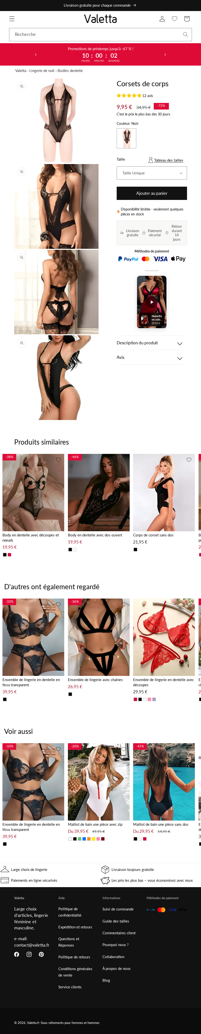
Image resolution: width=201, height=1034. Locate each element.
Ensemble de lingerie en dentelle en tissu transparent (31, 682)
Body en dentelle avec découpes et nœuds (30, 537)
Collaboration (113, 956)
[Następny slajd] (165, 54)
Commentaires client (119, 933)
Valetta (20, 70)
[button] (12, 19)
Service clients (70, 987)
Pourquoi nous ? (115, 944)
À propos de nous (116, 968)
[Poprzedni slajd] (35, 54)
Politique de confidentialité (69, 912)
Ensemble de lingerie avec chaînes (95, 679)
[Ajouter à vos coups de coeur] (58, 460)
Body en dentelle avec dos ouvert (95, 535)
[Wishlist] (174, 19)
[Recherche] (185, 34)
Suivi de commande (118, 909)
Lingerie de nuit (41, 70)
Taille (121, 159)
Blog (106, 980)
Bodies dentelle (70, 70)
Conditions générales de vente (75, 971)
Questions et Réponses (68, 941)
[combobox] (100, 34)
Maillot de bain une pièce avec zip (95, 824)
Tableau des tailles (168, 160)
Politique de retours (74, 957)
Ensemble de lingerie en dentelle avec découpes (163, 682)
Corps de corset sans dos (153, 535)
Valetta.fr (33, 1023)
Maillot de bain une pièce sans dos (160, 824)
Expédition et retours (75, 927)
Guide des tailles (115, 921)
